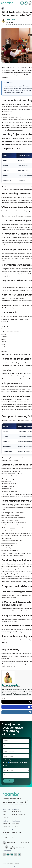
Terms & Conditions (8, 863)
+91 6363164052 (24, 843)
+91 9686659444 (11, 843)
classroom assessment (14, 130)
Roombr (12, 528)
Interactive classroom (8, 543)
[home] (7, 3)
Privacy (17, 863)
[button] (29, 3)
